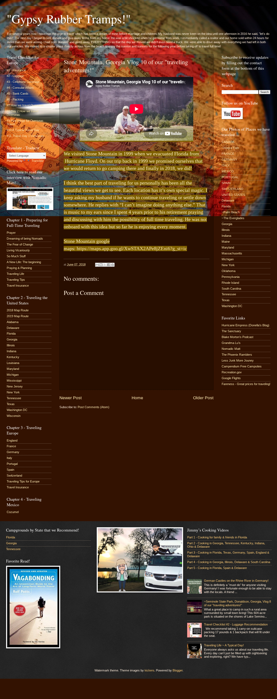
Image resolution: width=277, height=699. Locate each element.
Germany (13, 452)
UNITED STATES (233, 194)
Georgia (12, 339)
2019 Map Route (18, 316)
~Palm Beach (231, 212)
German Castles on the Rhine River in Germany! (236, 580)
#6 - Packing (15, 99)
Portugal (12, 463)
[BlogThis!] (101, 265)
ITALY (226, 165)
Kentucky (13, 357)
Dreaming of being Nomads (25, 238)
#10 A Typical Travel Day (23, 130)
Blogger (178, 670)
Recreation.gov (232, 372)
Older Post (203, 397)
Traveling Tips (16, 279)
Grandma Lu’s (231, 343)
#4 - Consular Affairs (20, 87)
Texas (11, 404)
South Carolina (231, 288)
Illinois (11, 345)
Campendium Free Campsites (242, 366)
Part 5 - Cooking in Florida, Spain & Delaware (217, 568)
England (12, 440)
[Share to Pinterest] (113, 265)
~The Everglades (233, 218)
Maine (226, 241)
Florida (11, 333)
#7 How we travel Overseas (25, 105)
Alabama (12, 322)
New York (13, 392)
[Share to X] (105, 265)
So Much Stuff (16, 256)
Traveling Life (15, 273)
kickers (149, 670)
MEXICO (228, 171)
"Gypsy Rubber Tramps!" (69, 19)
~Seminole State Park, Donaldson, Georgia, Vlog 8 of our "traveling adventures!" (237, 603)
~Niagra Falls (230, 147)
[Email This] (97, 265)
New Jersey (15, 386)
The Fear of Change (20, 244)
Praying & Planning (19, 268)
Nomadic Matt (231, 348)
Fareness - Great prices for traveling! (246, 384)
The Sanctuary (231, 331)
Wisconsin (13, 415)
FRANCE (228, 153)
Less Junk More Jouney (238, 360)
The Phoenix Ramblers (237, 354)
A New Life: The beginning (24, 262)
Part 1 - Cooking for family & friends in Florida (217, 537)
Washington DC (17, 410)
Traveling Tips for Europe (23, 481)
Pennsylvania (230, 277)
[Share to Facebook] (109, 265)
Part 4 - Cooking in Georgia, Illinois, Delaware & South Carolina (228, 562)
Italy (9, 458)
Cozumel (13, 512)
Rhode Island (230, 282)
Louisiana (13, 363)
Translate (37, 160)
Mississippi (14, 380)
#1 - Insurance (16, 70)
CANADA (228, 142)
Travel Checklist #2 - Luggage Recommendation (236, 624)
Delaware (13, 328)
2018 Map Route (18, 310)
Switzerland (14, 475)
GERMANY (229, 159)
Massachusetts (232, 253)
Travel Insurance (18, 285)
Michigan (13, 374)
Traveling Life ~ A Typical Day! (224, 645)
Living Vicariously (18, 250)
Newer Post (70, 397)
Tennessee (14, 398)
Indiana (11, 351)
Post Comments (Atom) (93, 407)
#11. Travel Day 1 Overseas (25, 136)
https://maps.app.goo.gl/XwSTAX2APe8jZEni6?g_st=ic (132, 248)
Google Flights (231, 378)
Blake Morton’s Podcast (237, 337)
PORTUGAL (230, 177)
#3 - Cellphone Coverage (23, 81)
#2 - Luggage (15, 76)
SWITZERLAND (232, 189)
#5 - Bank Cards (17, 93)
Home (137, 397)
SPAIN (226, 183)
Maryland (13, 368)
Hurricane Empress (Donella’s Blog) (245, 325)
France (11, 446)
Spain (10, 469)
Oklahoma (228, 271)
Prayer (11, 232)
